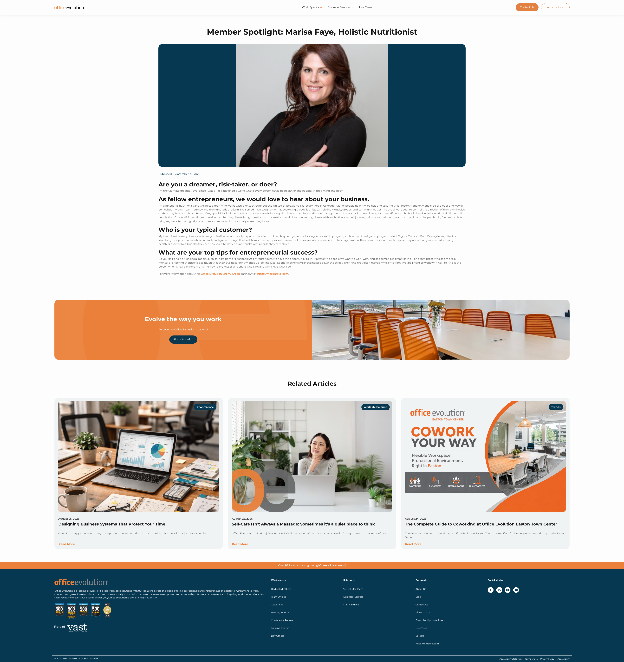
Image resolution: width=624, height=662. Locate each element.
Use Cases (365, 7)
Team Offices (278, 596)
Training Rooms (280, 628)
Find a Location (183, 339)
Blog (418, 596)
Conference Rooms (282, 620)
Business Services (339, 7)
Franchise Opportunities (429, 620)
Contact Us (527, 7)
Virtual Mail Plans (353, 589)
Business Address (353, 596)
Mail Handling (351, 604)
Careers (420, 635)
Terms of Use (531, 659)
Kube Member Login (427, 643)
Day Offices (277, 635)
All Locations (555, 7)
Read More (66, 544)
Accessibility (564, 659)
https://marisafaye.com (272, 273)
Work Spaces (310, 7)
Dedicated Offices (281, 589)
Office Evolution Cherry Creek (220, 273)
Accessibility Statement (511, 659)
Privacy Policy (547, 659)
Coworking (277, 604)
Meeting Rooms (280, 612)
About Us (421, 589)
